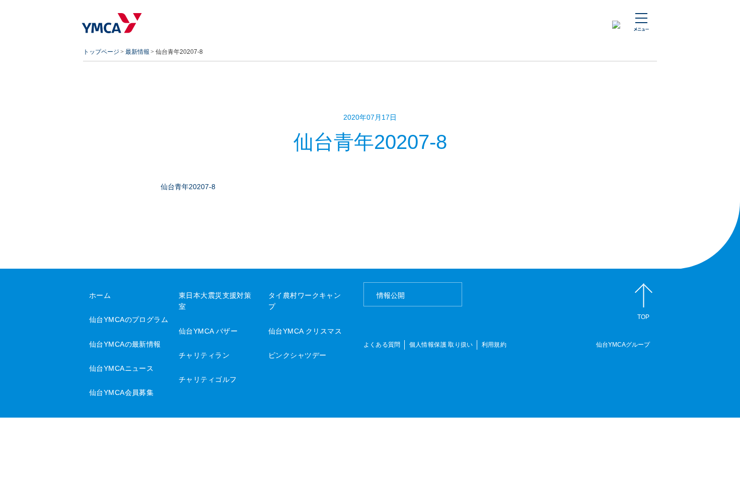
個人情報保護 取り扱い (441, 344)
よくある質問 (382, 344)
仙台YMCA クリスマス (305, 331)
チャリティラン (204, 355)
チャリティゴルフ (208, 379)
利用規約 (494, 344)
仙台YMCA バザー (208, 331)
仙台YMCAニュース (121, 368)
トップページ (101, 51)
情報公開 (391, 295)
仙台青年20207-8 (188, 187)
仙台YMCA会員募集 (121, 392)
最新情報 (137, 51)
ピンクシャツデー (297, 355)
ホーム (100, 295)
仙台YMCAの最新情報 (125, 344)
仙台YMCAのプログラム (128, 319)
